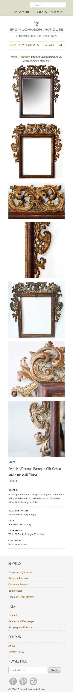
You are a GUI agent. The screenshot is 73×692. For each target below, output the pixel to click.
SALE (61, 45)
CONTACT (48, 45)
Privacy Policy (16, 652)
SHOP (12, 45)
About (11, 645)
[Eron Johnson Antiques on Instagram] (33, 685)
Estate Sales (15, 590)
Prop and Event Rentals (21, 597)
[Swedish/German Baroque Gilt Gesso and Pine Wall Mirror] (36, 92)
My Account (21, 12)
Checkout (57, 12)
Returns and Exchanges (21, 621)
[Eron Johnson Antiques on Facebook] (13, 685)
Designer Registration (20, 572)
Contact (12, 615)
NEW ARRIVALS (29, 45)
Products (24, 56)
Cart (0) (42, 12)
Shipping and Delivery (20, 627)
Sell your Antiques (18, 578)
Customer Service (18, 584)
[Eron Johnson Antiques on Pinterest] (24, 685)
